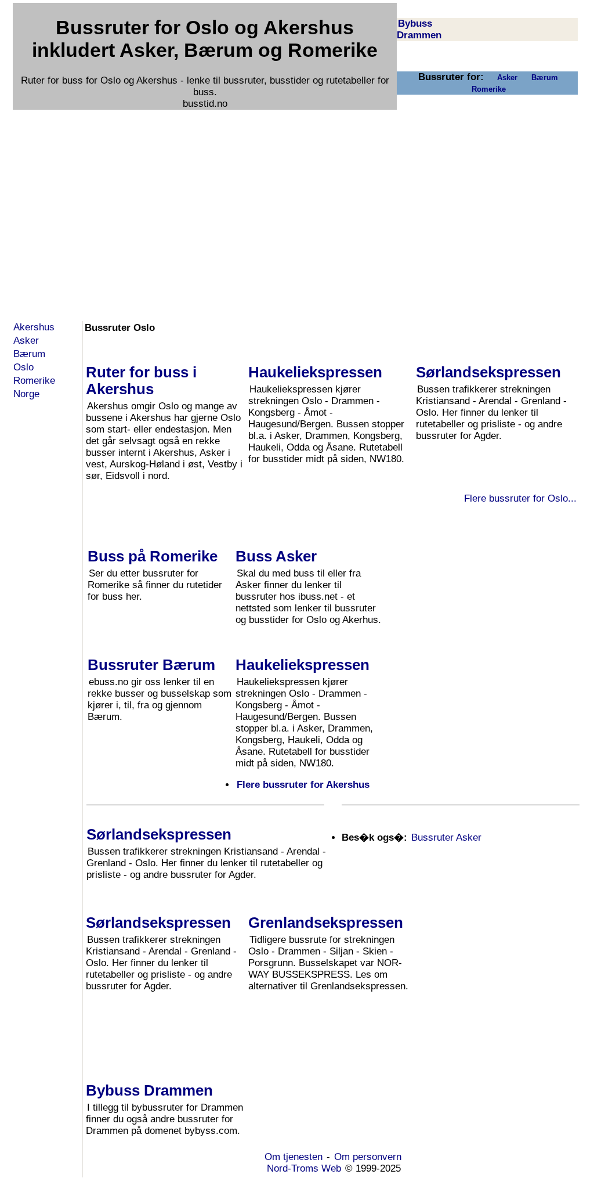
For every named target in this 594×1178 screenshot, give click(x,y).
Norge (26, 393)
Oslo (23, 367)
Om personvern (367, 1156)
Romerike (489, 89)
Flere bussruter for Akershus (303, 784)
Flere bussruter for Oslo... (520, 498)
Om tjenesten (294, 1156)
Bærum (544, 77)
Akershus (34, 327)
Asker (507, 77)
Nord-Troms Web (304, 1168)
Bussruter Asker (446, 837)
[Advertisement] (295, 193)
